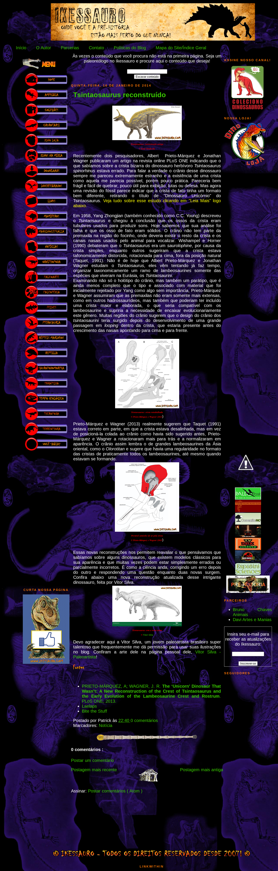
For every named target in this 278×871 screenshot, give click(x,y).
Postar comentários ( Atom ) (115, 791)
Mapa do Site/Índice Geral (181, 47)
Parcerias (70, 47)
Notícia (105, 725)
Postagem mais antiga (201, 769)
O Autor (43, 47)
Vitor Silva (148, 634)
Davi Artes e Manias (252, 619)
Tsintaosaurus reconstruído (119, 95)
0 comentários (144, 720)
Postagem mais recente (94, 769)
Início (21, 47)
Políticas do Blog (130, 47)
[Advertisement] (46, 517)
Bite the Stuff (94, 711)
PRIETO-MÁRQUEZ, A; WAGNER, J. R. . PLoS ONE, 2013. (151, 694)
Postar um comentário (92, 760)
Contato (96, 47)
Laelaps (89, 706)
